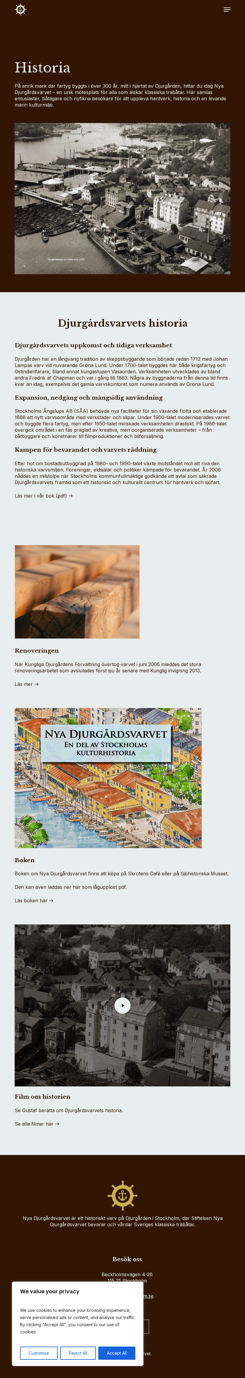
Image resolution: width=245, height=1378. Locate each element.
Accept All (117, 1353)
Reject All (78, 1353)
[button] (227, 10)
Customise (39, 1353)
